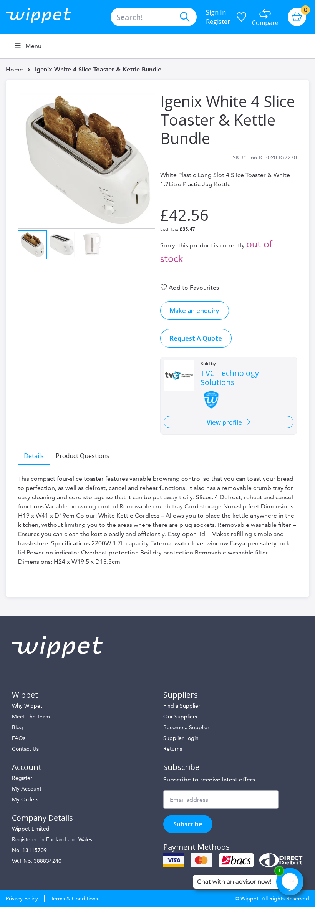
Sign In (216, 12)
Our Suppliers (180, 716)
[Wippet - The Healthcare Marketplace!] (45, 17)
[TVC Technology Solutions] (179, 375)
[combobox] (154, 17)
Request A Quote (196, 338)
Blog (17, 727)
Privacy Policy (22, 898)
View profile (225, 422)
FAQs (18, 738)
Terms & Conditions (74, 898)
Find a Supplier (181, 705)
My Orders (25, 799)
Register (218, 21)
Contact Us (25, 748)
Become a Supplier (186, 727)
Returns (172, 748)
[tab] (34, 455)
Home (14, 69)
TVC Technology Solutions (230, 378)
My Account (26, 788)
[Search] (184, 17)
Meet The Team (31, 716)
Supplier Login (181, 738)
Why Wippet (27, 705)
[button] (62, 244)
